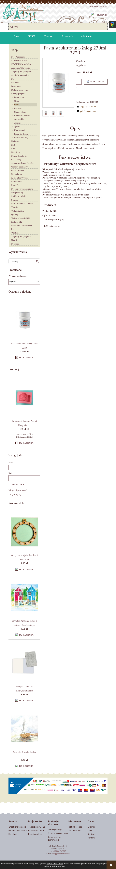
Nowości (14, 240)
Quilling (14, 214)
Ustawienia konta (36, 830)
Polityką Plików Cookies (55, 863)
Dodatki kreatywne (19, 89)
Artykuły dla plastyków (21, 71)
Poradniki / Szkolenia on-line (22, 227)
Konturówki (19, 130)
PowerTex (15, 185)
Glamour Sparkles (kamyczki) (22, 117)
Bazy (13, 78)
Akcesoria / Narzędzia (20, 67)
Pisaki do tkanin (21, 133)
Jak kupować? (74, 830)
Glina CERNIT (17, 170)
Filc (13, 148)
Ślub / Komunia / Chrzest (22, 203)
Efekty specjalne (18, 93)
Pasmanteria (16, 181)
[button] (86, 106)
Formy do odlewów (19, 155)
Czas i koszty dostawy (58, 833)
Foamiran (15, 152)
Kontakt (91, 834)
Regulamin (13, 834)
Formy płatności (55, 830)
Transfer (15, 207)
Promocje (15, 243)
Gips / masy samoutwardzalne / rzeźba (22, 161)
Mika (16, 100)
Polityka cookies (75, 827)
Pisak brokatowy (21, 137)
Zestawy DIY (16, 221)
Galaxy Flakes (20, 111)
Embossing (16, 141)
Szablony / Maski (18, 196)
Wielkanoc (15, 232)
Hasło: (11, 473)
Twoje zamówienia (36, 827)
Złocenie (17, 122)
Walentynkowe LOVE (20, 218)
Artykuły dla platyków (21, 236)
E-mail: (11, 462)
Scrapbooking (17, 192)
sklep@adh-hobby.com (61, 854)
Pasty (16, 104)
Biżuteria (15, 82)
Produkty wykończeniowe (22, 188)
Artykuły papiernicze (20, 75)
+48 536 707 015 (59, 851)
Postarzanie (19, 97)
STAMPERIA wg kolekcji (22, 64)
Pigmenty (18, 108)
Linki (90, 830)
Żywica (17, 126)
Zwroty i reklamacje (17, 827)
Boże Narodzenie (18, 56)
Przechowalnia (35, 834)
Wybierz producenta (17, 276)
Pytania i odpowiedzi (17, 830)
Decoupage (16, 86)
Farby (13, 144)
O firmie (91, 827)
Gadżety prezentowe (19, 166)
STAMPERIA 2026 (19, 60)
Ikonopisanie (16, 174)
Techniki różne (17, 210)
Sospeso (14, 199)
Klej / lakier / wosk (19, 177)
